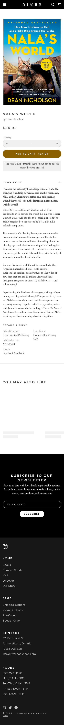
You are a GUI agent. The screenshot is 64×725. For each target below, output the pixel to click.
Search (5, 716)
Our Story (9, 585)
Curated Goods (12, 570)
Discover (8, 580)
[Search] (53, 5)
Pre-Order (9, 615)
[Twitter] (10, 707)
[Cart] (59, 5)
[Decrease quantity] (7, 143)
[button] (32, 154)
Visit (5, 575)
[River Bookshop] (32, 4)
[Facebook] (16, 707)
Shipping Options (14, 604)
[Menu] (6, 4)
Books (7, 565)
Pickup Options (13, 610)
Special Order (12, 620)
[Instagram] (4, 707)
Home (7, 558)
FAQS (7, 598)
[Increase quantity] (57, 143)
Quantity (7, 137)
